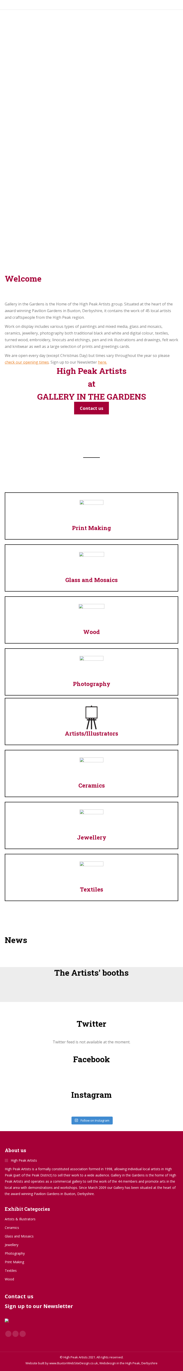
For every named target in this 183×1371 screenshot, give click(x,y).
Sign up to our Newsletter (39, 1305)
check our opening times (27, 362)
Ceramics (91, 785)
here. (102, 362)
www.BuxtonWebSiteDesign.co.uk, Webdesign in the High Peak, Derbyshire (103, 1363)
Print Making (91, 528)
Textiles (91, 889)
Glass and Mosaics (91, 580)
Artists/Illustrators (91, 733)
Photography (91, 684)
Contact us (19, 1296)
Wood (91, 632)
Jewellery (91, 837)
